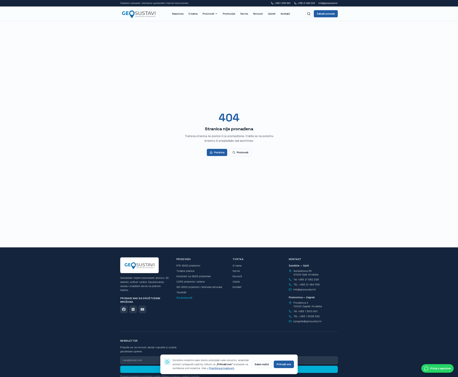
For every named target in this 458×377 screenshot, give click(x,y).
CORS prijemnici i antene (190, 281)
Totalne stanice (185, 271)
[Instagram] (133, 309)
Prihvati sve (284, 364)
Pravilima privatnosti (221, 368)
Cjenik (272, 13)
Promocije (229, 13)
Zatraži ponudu (326, 13)
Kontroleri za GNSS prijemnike (193, 276)
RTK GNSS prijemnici (188, 265)
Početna (219, 152)
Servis (244, 13)
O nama (193, 13)
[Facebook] (123, 309)
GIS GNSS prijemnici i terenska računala (199, 287)
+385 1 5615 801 (283, 3)
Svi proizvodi (184, 297)
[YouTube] (142, 309)
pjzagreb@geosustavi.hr (307, 321)
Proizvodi (208, 13)
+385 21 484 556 (306, 3)
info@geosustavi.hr (328, 3)
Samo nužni (262, 364)
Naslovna (177, 13)
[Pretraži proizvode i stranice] (308, 13)
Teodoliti (181, 292)
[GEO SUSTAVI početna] (138, 13)
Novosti (258, 13)
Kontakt (285, 13)
